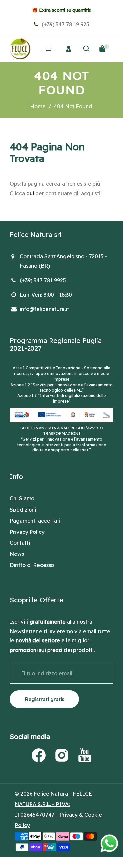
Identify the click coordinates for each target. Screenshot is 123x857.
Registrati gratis (44, 699)
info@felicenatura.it (44, 309)
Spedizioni (23, 509)
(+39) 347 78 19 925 (64, 24)
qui (30, 193)
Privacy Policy (27, 532)
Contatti (20, 542)
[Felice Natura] (20, 48)
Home (38, 106)
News (17, 554)
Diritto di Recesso (32, 565)
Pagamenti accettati (35, 520)
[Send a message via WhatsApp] (109, 843)
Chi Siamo (22, 498)
